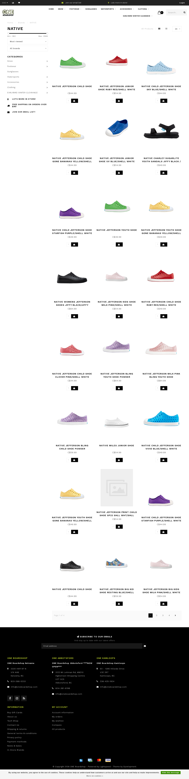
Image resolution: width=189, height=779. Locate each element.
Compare (57, 725)
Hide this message (170, 773)
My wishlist (58, 721)
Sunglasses (91, 9)
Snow (60, 9)
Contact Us (13, 725)
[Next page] (175, 615)
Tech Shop (12, 721)
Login (182, 3)
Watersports (107, 9)
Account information (63, 712)
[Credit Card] (90, 760)
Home (51, 9)
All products (58, 729)
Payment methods (17, 741)
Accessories (126, 9)
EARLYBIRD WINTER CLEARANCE (136, 16)
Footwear (74, 9)
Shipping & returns (17, 729)
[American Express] (81, 760)
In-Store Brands (15, 750)
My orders (57, 717)
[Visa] (108, 760)
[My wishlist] (19, 3)
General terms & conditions (22, 733)
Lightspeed (105, 767)
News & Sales (14, 746)
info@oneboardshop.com (24, 687)
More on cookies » (94, 776)
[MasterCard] (99, 760)
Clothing (142, 9)
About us (12, 717)
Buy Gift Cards (14, 712)
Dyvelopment (129, 767)
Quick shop (73, 85)
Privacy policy (14, 737)
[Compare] (13, 3)
